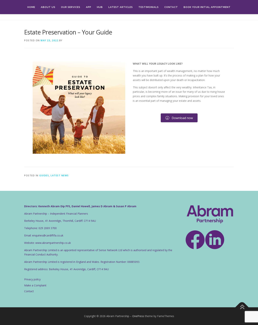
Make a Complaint (35, 285)
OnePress (138, 316)
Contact (171, 7)
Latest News (60, 175)
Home (31, 7)
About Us (48, 7)
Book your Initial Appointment (207, 7)
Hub (100, 7)
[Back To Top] (242, 307)
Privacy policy (32, 279)
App (88, 7)
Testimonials (148, 7)
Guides (44, 175)
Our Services (70, 7)
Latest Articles (120, 7)
